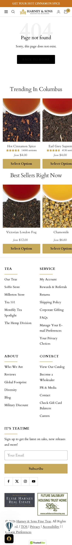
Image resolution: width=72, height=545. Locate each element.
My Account (48, 279)
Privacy (35, 527)
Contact (45, 395)
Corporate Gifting (52, 310)
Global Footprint (15, 382)
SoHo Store (12, 287)
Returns (45, 294)
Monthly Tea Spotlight (13, 312)
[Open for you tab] (9, 538)
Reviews (10, 374)
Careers (45, 416)
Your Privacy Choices (48, 341)
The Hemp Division (18, 323)
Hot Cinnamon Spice (21, 146)
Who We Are (13, 367)
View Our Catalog (52, 367)
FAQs (44, 317)
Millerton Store (14, 294)
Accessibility (51, 527)
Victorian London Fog (21, 232)
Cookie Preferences (18, 532)
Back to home (36, 59)
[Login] (58, 11)
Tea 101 (9, 302)
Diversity (10, 390)
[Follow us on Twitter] (17, 481)
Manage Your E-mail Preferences (51, 328)
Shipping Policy (50, 302)
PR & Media (48, 387)
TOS (24, 527)
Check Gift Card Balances (51, 405)
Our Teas (10, 279)
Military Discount (16, 405)
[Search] (13, 11)
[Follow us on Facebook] (8, 481)
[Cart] (66, 11)
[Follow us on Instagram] (25, 481)
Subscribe (36, 468)
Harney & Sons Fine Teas (33, 521)
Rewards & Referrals (53, 287)
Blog (7, 397)
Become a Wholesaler (47, 377)
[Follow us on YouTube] (33, 481)
